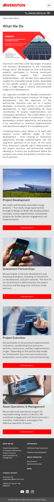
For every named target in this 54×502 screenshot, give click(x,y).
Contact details (10, 473)
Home (5, 18)
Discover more (27, 227)
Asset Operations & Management (10, 456)
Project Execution (9, 453)
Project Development (11, 448)
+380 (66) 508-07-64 (36, 13)
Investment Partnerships (12, 450)
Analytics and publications (37, 452)
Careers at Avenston (34, 464)
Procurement (32, 461)
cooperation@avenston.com (13, 479)
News (29, 469)
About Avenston (34, 457)
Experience (32, 444)
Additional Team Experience (37, 448)
